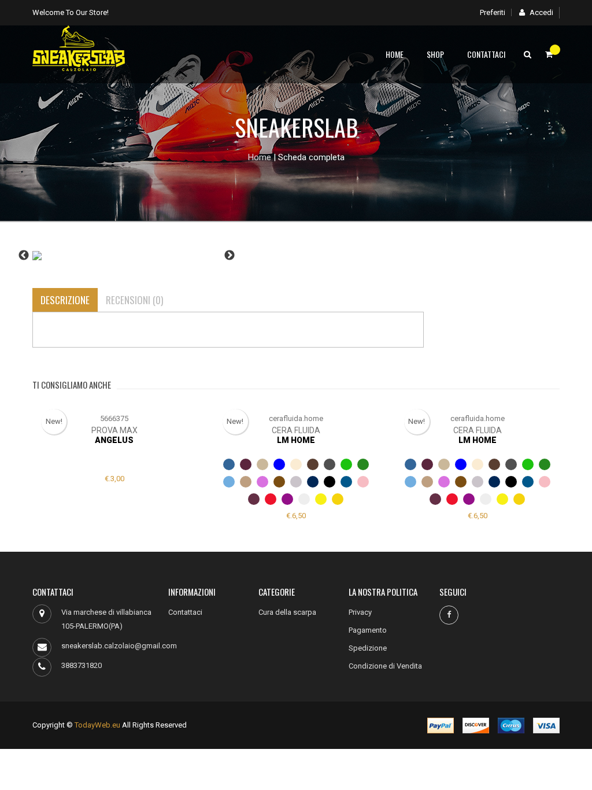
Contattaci (486, 54)
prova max (114, 430)
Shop (435, 54)
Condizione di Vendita (385, 666)
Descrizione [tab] (65, 300)
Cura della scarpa (287, 612)
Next (229, 255)
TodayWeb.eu (97, 725)
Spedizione (368, 648)
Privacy (360, 612)
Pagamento (368, 630)
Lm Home (296, 440)
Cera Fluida (296, 430)
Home (395, 54)
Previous (23, 255)
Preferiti (492, 12)
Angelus (114, 440)
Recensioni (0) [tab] (134, 300)
